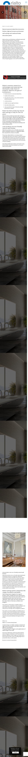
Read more (17, 751)
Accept (15, 752)
